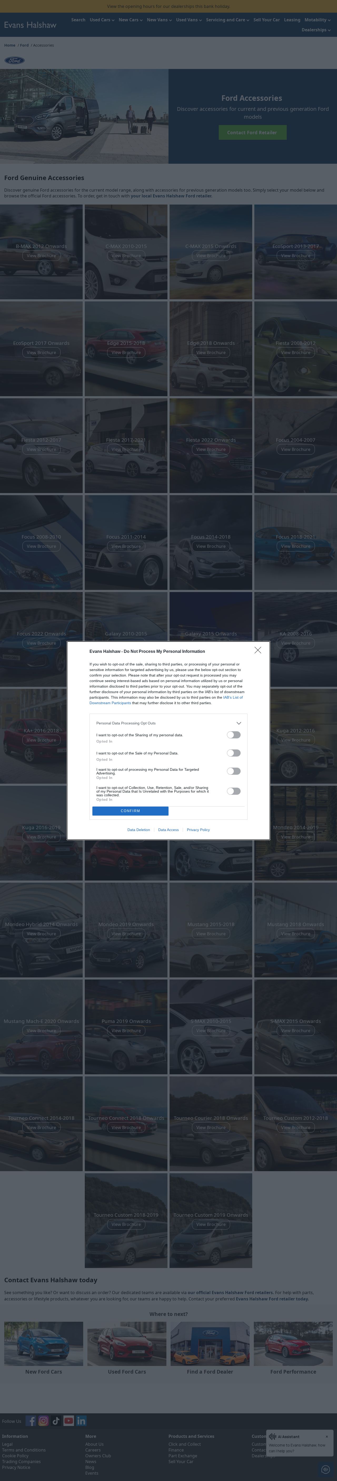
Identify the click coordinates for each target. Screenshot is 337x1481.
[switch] (234, 734)
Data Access (168, 830)
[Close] (260, 652)
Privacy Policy (198, 830)
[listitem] (168, 723)
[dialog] (168, 741)
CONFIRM (130, 811)
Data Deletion (138, 830)
